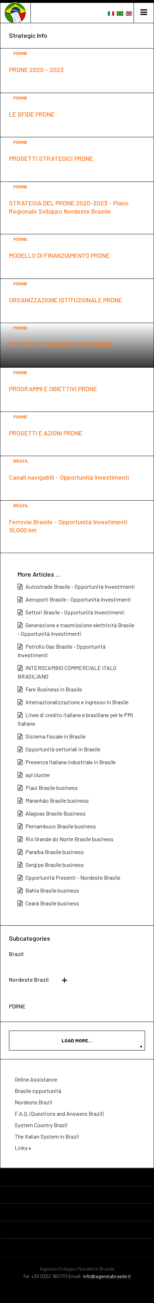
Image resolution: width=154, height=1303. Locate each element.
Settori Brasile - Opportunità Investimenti (74, 612)
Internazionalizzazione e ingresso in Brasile (76, 702)
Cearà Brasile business (51, 903)
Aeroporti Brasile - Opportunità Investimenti (77, 599)
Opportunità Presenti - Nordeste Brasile (72, 877)
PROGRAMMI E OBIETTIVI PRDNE (53, 389)
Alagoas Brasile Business (55, 813)
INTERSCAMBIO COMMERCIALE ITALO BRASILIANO (67, 672)
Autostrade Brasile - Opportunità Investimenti (79, 586)
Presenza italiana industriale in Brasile (70, 761)
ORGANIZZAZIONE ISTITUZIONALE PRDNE (65, 300)
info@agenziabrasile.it (107, 1276)
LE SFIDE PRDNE (31, 114)
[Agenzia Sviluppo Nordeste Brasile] (15, 13)
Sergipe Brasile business (54, 864)
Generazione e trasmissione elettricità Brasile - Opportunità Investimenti (76, 629)
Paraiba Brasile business (54, 851)
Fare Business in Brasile (53, 689)
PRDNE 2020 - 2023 (36, 69)
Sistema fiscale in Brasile (55, 736)
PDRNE (20, 53)
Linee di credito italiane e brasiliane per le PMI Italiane (75, 719)
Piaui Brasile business (51, 787)
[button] (59, 1148)
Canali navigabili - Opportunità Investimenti (69, 477)
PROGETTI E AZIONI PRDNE (45, 433)
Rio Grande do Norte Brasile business (69, 839)
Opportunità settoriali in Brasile (62, 749)
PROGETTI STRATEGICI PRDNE (51, 158)
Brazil (20, 460)
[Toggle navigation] (144, 13)
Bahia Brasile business (51, 890)
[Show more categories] (66, 980)
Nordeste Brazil (29, 979)
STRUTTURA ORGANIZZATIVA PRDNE (60, 344)
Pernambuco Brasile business (60, 826)
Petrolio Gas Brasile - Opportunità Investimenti (62, 650)
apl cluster (37, 774)
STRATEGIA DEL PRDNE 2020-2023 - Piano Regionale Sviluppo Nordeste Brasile (69, 207)
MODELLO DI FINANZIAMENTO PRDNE (59, 255)
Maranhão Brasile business (56, 800)
